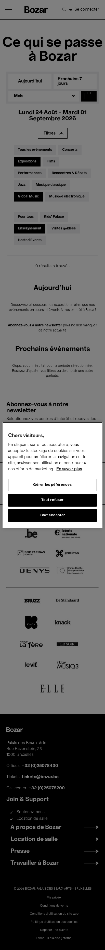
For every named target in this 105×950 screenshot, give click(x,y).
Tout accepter (52, 515)
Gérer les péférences (52, 485)
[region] (52, 475)
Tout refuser (52, 500)
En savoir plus (69, 469)
